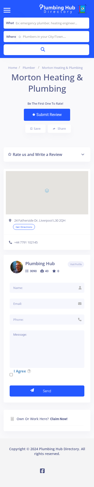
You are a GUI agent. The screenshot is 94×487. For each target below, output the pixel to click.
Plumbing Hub (40, 263)
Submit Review (49, 114)
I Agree (20, 371)
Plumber (29, 67)
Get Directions (24, 227)
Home (12, 67)
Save (37, 128)
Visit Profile (76, 264)
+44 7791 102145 (26, 242)
